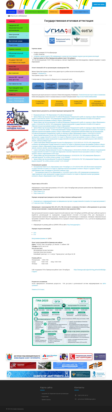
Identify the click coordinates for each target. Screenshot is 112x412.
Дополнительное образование (35, 12)
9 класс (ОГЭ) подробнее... (78, 102)
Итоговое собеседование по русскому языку (97, 103)
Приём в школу (46, 399)
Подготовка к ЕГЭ (39, 193)
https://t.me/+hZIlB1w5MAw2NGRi (87, 96)
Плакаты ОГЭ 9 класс (38, 289)
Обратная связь (99, 4)
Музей (21, 12)
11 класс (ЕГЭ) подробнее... (40, 102)
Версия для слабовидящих (18, 16)
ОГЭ (35, 232)
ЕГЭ (35, 234)
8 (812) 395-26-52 (83, 395)
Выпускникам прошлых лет (40, 238)
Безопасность (65, 12)
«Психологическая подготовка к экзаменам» (91, 95)
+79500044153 (42, 73)
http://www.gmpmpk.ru (73, 225)
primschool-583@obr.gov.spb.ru (87, 399)
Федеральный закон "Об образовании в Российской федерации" (53, 115)
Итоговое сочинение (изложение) (59, 103)
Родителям (45, 396)
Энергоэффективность (81, 12)
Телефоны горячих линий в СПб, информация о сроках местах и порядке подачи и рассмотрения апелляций (66, 56)
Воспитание (11, 12)
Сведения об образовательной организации (55, 393)
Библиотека (53, 12)
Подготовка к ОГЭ (39, 191)
